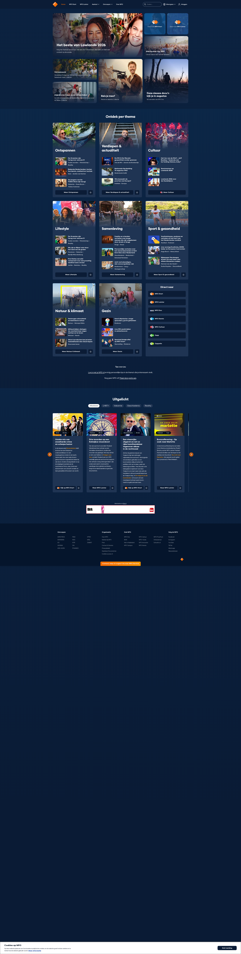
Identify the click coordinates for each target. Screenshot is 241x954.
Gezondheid (177, 266)
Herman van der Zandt (169, 264)
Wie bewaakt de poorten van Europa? (123, 180)
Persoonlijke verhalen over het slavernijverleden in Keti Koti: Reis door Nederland (126, 251)
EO (58, 542)
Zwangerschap (120, 269)
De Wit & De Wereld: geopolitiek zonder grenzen (126, 159)
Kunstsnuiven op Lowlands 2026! (167, 169)
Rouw (122, 244)
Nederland (129, 255)
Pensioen (71, 252)
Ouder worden (73, 162)
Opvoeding (118, 344)
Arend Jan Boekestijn (131, 162)
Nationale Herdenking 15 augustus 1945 (123, 169)
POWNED (75, 548)
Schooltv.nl (157, 542)
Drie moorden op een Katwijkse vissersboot (99, 440)
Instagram (171, 540)
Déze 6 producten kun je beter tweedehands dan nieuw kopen (80, 341)
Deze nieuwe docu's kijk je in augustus (158, 94)
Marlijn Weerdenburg (75, 254)
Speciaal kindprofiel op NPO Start (122, 340)
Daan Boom (80, 184)
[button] (191, 454)
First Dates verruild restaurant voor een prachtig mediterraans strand (79, 261)
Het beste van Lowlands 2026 (81, 45)
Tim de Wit (118, 162)
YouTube (171, 542)
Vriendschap (84, 162)
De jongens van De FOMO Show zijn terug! (77, 181)
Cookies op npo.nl (107, 554)
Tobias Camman (74, 187)
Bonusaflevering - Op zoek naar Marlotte (167, 440)
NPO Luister (84, 4)
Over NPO (119, 4)
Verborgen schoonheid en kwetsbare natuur (77, 320)
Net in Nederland (129, 542)
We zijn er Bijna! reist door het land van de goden (78, 248)
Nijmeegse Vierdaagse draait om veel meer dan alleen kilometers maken (170, 259)
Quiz (69, 174)
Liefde (70, 265)
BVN (125, 540)
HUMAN (60, 545)
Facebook (171, 537)
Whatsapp (171, 548)
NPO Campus (128, 545)
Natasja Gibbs (80, 323)
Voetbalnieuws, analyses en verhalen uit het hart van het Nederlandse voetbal (172, 238)
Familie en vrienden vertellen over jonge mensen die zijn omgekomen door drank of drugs (125, 239)
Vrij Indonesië (60, 72)
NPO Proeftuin (158, 537)
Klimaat (71, 335)
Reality (70, 165)
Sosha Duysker (166, 266)
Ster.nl (124, 503)
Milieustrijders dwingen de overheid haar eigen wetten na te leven (77, 331)
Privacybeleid (106, 548)
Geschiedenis (119, 255)
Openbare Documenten (109, 551)
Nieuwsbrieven (173, 551)
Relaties (77, 265)
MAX (73, 537)
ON (73, 545)
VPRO (89, 537)
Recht (77, 335)
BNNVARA (61, 540)
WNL (88, 540)
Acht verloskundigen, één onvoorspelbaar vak (124, 263)
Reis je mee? (108, 96)
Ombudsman (158, 540)
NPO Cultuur (143, 537)
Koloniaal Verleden (121, 258)
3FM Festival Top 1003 (155, 51)
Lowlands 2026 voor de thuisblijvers (168, 180)
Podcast (171, 243)
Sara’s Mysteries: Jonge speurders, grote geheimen (125, 320)
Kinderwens (119, 266)
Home (63, 4)
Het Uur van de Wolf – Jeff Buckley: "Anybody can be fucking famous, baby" (171, 160)
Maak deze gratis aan (128, 378)
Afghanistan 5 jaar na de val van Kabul (70, 95)
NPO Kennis (142, 545)
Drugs (117, 244)
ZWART (89, 542)
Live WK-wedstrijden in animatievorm (123, 330)
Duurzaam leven (73, 344)
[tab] (94, 405)
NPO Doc (127, 537)
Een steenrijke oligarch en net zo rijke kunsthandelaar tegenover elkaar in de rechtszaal (132, 444)
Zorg (126, 266)
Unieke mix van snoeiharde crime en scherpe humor (63, 441)
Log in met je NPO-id (96, 372)
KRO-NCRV (61, 548)
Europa (124, 183)
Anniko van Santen (79, 174)
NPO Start (72, 4)
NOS (73, 540)
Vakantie (71, 184)
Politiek (117, 183)
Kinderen (118, 323)
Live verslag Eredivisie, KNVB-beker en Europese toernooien (173, 248)
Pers (103, 542)
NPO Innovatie (143, 542)
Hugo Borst (165, 251)
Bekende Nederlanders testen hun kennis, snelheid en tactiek (80, 170)
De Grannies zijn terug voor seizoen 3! (76, 159)
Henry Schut (174, 251)
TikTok (170, 545)
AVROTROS (61, 537)
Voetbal (164, 243)
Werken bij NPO (106, 540)
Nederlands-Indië (121, 173)
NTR (73, 542)
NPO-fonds (142, 540)
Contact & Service (107, 545)
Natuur (70, 323)
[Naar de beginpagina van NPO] (55, 4)
